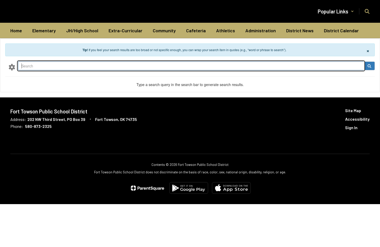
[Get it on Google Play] (188, 188)
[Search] (369, 65)
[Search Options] (12, 67)
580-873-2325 (38, 126)
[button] (336, 11)
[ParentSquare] (147, 188)
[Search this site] (367, 11)
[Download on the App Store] (231, 188)
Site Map (353, 110)
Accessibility (357, 119)
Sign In (351, 127)
